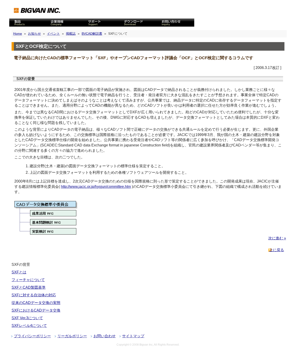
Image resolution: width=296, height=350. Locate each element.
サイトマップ (133, 336)
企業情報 (64, 23)
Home (17, 33)
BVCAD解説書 (92, 33)
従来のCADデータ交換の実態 (36, 303)
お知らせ (34, 33)
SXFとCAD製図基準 (29, 287)
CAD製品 (27, 23)
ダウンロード (138, 23)
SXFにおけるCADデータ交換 (36, 310)
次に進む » (277, 238)
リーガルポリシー (72, 336)
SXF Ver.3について (27, 318)
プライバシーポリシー (32, 336)
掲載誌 (71, 33)
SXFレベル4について (29, 326)
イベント (53, 33)
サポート (101, 23)
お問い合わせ (175, 23)
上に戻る (276, 250)
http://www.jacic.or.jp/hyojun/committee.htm (96, 187)
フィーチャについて (28, 280)
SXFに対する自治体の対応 (34, 295)
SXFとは (19, 272)
